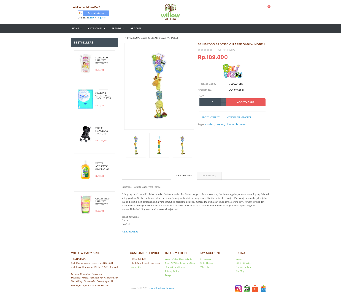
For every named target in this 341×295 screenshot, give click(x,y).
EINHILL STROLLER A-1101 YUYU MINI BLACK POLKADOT (102, 131)
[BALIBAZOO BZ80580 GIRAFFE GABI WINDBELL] (136, 145)
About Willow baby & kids (178, 259)
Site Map (240, 271)
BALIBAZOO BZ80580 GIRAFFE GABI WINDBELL (152, 37)
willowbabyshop (130, 231)
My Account (206, 259)
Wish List (204, 267)
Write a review (226, 50)
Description (184, 175)
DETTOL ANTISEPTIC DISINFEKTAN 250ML (102, 166)
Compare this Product (239, 117)
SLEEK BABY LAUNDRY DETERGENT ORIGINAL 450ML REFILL (102, 60)
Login (91, 17)
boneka (240, 124)
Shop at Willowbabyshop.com (180, 263)
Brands (239, 259)
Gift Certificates (243, 263)
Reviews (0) (209, 175)
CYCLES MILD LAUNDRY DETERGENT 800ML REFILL (102, 201)
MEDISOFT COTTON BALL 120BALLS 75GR (103, 96)
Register (101, 17)
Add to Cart (245, 102)
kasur (231, 124)
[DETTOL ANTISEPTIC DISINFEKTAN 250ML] (85, 169)
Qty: (202, 95)
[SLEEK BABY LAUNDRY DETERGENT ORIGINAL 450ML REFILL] (85, 64)
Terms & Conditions (175, 267)
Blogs (168, 275)
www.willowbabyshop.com (161, 288)
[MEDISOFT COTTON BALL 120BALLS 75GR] (85, 99)
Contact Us (135, 267)
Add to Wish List (210, 117)
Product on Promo (244, 267)
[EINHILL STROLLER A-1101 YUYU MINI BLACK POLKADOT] (85, 134)
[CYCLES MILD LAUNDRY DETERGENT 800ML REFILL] (85, 205)
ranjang (221, 124)
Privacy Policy (172, 271)
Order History (206, 263)
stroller (209, 124)
